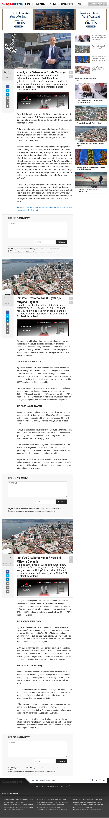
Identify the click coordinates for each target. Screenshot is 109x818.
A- (71, 76)
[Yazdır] (7, 102)
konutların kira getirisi (41, 208)
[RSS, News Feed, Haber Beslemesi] (100, 780)
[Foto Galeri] (98, 4)
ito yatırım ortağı (33, 210)
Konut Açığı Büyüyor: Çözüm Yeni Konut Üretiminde (53, 810)
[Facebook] (7, 86)
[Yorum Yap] (7, 106)
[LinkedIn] (7, 94)
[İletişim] (101, 4)
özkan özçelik (30, 208)
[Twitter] (7, 90)
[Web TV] (94, 4)
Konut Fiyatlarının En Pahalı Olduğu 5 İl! (84, 807)
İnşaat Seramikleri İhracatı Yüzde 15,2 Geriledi (51, 807)
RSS (53, 780)
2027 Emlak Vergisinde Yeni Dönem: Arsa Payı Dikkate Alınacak (52, 802)
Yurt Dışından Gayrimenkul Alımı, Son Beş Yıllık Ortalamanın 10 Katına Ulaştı (50, 805)
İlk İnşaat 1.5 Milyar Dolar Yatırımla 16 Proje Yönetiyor (18, 804)
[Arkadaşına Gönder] (7, 98)
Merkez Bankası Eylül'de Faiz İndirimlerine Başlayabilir (18, 807)
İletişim (48, 780)
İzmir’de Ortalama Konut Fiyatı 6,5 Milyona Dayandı (52, 799)
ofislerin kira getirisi (55, 208)
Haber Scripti (63, 786)
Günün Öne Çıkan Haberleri (10, 793)
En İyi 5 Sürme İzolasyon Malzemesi (13, 810)
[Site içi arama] (105, 4)
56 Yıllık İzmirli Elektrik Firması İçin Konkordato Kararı (87, 799)
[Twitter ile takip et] (96, 780)
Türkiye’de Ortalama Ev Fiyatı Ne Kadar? (14, 802)
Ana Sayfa (35, 780)
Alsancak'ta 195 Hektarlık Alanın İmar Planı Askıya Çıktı (88, 804)
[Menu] (90, 4)
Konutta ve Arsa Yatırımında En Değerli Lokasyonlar (87, 810)
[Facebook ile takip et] (92, 780)
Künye (42, 780)
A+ (71, 73)
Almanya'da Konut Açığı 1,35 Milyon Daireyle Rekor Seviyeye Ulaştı (86, 802)
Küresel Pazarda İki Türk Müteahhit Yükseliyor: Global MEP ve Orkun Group (17, 800)
